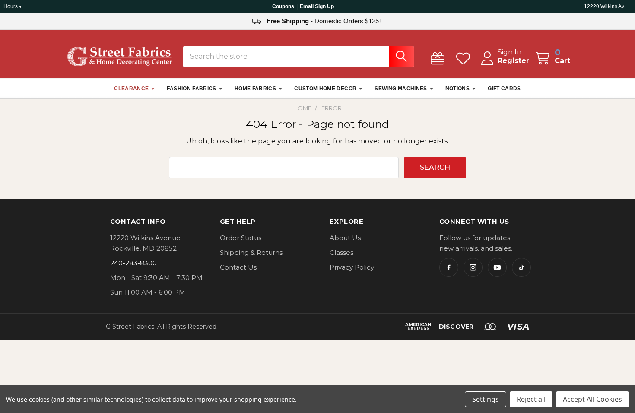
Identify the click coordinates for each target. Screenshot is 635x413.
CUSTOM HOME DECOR (325, 89)
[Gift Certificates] (439, 58)
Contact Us (238, 267)
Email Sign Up (317, 6)
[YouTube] (497, 267)
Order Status (240, 238)
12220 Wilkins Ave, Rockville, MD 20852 (608, 6)
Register (513, 61)
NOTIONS (457, 89)
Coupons (283, 6)
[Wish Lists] (465, 58)
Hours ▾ (12, 6)
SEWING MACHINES (401, 89)
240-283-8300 (133, 263)
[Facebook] (448, 267)
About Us (345, 238)
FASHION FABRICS (191, 89)
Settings (485, 399)
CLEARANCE (131, 89)
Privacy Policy (352, 267)
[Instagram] (473, 267)
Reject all (531, 399)
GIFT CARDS (504, 89)
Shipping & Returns (251, 252)
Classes (341, 252)
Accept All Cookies (592, 399)
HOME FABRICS (255, 89)
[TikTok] (521, 267)
